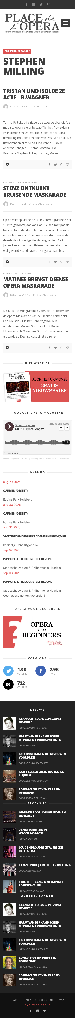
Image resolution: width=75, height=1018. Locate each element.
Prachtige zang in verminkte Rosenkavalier (41, 883)
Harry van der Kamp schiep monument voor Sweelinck (40, 738)
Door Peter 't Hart (29, 838)
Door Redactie (27, 745)
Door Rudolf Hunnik (30, 821)
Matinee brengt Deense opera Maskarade (35, 282)
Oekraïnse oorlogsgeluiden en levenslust (42, 814)
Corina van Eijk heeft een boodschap (37, 959)
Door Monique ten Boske (33, 727)
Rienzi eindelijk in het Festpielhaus (45, 865)
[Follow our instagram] (8, 684)
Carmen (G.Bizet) (15, 490)
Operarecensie (27, 182)
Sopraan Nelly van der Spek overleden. (39, 791)
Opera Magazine (11, 459)
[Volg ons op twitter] (8, 671)
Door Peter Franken (30, 870)
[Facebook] (26, 5)
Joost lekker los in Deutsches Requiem (41, 773)
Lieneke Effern (20, 106)
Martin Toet (18, 203)
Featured (9, 182)
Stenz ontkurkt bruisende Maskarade (34, 191)
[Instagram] (34, 5)
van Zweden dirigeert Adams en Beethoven (34, 536)
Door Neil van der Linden (33, 763)
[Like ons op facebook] (40, 671)
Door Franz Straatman (31, 890)
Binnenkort (11, 273)
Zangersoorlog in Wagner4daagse (33, 831)
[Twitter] (41, 5)
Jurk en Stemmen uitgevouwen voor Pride (42, 755)
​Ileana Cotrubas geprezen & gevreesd (40, 720)
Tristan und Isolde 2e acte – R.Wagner (34, 94)
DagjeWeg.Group (38, 1005)
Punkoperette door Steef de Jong (27, 559)
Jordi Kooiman (20, 294)
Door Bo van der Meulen (33, 798)
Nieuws (26, 273)
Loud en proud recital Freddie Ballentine (41, 849)
